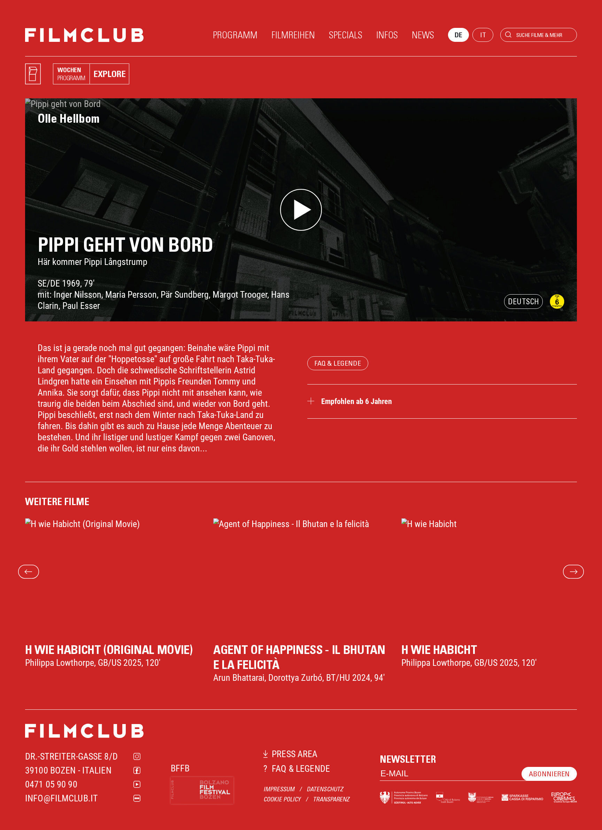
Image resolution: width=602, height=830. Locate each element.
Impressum (278, 789)
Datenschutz (325, 789)
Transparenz (331, 799)
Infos (387, 34)
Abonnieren (549, 773)
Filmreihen (293, 34)
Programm (235, 34)
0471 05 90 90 (51, 784)
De (458, 35)
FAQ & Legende (338, 363)
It (483, 34)
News (423, 34)
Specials (345, 34)
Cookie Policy (282, 799)
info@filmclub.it (61, 798)
